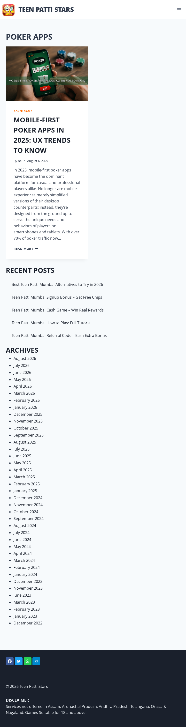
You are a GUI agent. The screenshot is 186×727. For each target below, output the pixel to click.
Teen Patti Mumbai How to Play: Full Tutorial (52, 323)
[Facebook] (10, 661)
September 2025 (29, 435)
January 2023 (25, 616)
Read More (26, 248)
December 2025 (28, 414)
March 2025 (24, 477)
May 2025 (22, 463)
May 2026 (22, 379)
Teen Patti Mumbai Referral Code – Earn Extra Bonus (59, 335)
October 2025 (26, 428)
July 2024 (22, 532)
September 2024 (29, 518)
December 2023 (28, 581)
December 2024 (28, 497)
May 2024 (22, 546)
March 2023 (24, 602)
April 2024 (23, 553)
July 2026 (22, 365)
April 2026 (23, 386)
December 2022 (28, 623)
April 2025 (23, 470)
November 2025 (28, 421)
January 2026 (25, 407)
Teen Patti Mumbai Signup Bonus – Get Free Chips (57, 297)
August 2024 (25, 525)
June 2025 (22, 456)
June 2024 (22, 539)
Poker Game (23, 111)
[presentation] (47, 73)
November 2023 (28, 588)
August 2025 (25, 442)
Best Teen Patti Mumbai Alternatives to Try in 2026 (57, 284)
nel (20, 161)
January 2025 (25, 490)
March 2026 (24, 393)
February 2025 (27, 484)
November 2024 (28, 504)
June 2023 (22, 595)
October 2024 (26, 511)
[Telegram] (36, 661)
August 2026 (25, 358)
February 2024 (27, 567)
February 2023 (27, 609)
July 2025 (22, 449)
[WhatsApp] (27, 661)
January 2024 (25, 574)
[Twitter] (19, 661)
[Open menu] (179, 9)
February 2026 (27, 400)
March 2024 (24, 560)
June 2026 (22, 372)
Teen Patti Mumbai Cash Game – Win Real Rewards (58, 310)
